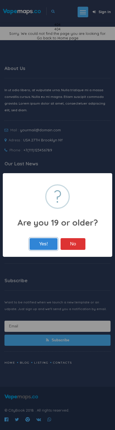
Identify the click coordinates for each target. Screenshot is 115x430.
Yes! (43, 244)
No (73, 244)
